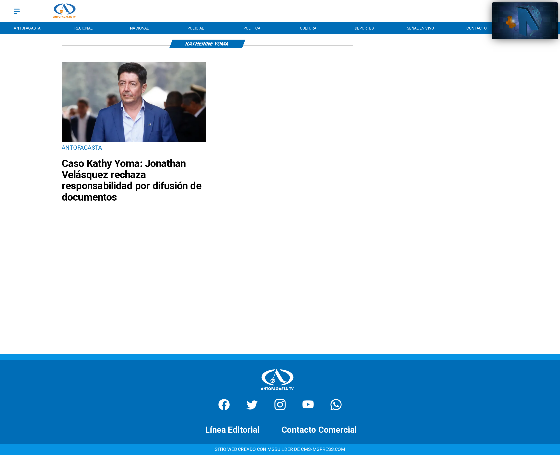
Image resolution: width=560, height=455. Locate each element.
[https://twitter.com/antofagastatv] (252, 408)
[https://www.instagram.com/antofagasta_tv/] (280, 408)
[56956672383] (336, 408)
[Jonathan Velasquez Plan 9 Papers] (134, 141)
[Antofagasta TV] (16, 11)
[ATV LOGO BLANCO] (277, 391)
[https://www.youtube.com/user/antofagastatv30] (308, 408)
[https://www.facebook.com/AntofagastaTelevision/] (224, 408)
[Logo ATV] (64, 11)
